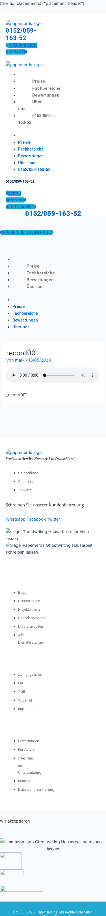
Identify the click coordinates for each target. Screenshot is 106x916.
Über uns (26, 162)
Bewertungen (45, 95)
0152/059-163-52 (21, 34)
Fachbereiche (46, 88)
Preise (38, 81)
